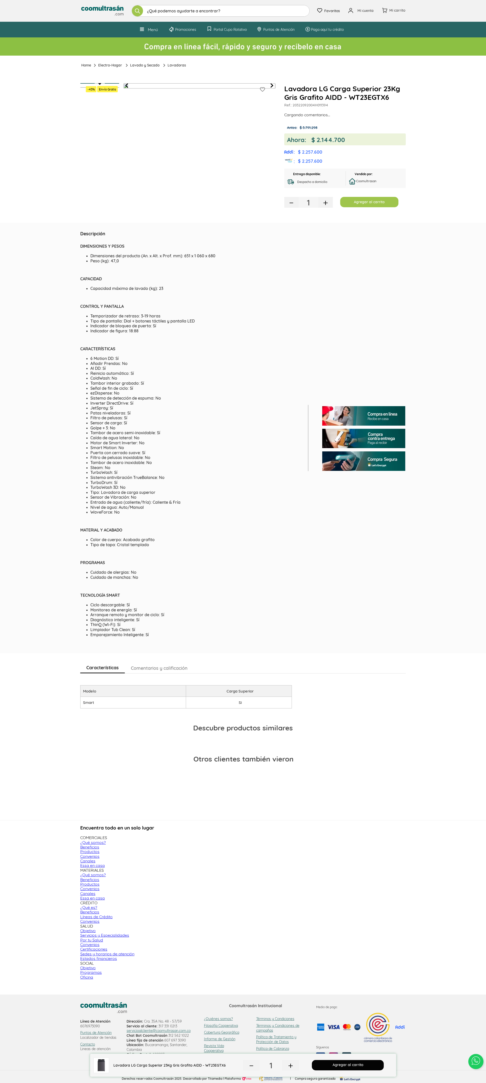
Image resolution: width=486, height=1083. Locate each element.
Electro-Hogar (110, 65)
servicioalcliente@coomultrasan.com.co (159, 1030)
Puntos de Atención (96, 1032)
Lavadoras (177, 65)
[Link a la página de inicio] (85, 65)
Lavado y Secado (144, 65)
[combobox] (221, 11)
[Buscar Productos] (137, 10)
